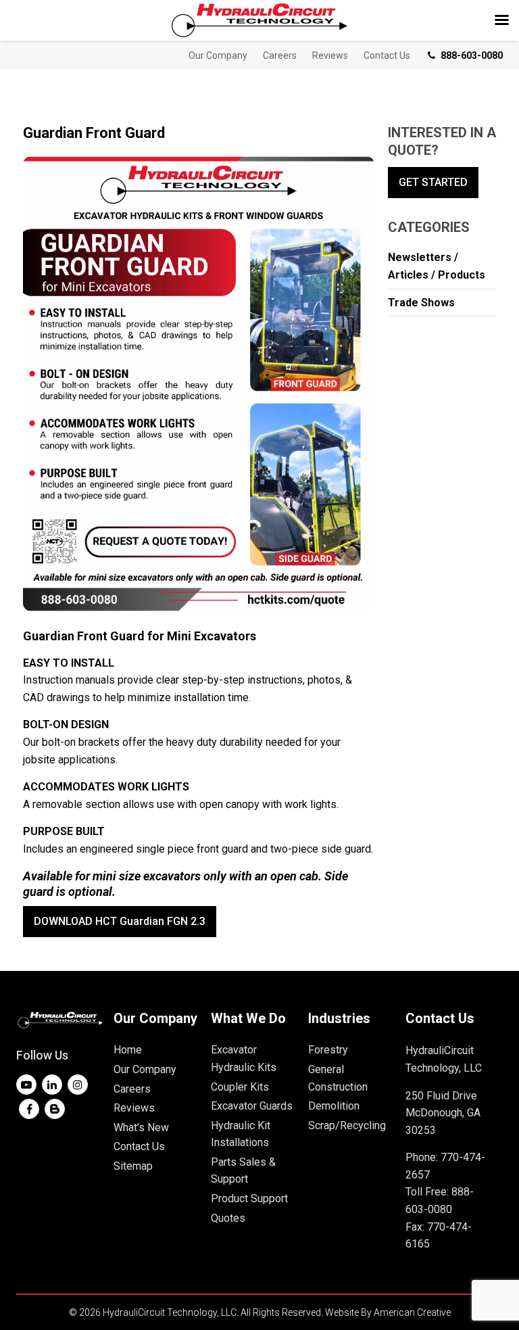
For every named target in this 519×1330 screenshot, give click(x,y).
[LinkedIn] (52, 1084)
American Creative (412, 1312)
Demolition (334, 1105)
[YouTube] (26, 1084)
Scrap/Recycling (347, 1125)
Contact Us (139, 1146)
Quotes (228, 1218)
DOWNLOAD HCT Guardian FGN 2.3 (119, 921)
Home (128, 1049)
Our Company (145, 1069)
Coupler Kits (240, 1086)
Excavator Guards (252, 1105)
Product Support (249, 1198)
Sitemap (133, 1166)
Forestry (328, 1049)
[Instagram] (78, 1084)
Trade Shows (421, 302)
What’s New (141, 1127)
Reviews (134, 1107)
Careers (132, 1089)
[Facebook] (29, 1109)
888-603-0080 (472, 55)
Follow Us (42, 1055)
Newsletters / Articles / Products (436, 266)
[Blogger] (55, 1109)
